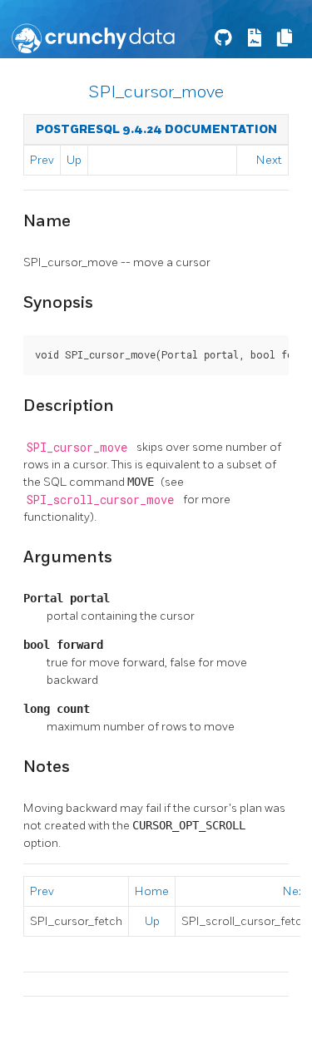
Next (269, 160)
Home (152, 891)
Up (74, 160)
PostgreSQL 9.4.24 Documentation (156, 129)
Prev (42, 160)
